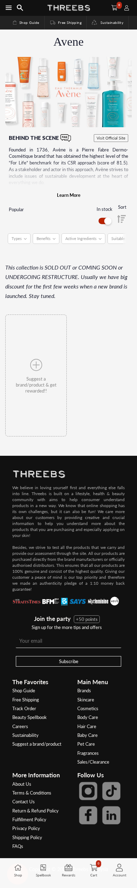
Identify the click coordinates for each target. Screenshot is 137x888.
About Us (21, 784)
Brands (84, 690)
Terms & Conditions (31, 793)
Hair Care (86, 726)
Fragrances (88, 753)
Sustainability (110, 22)
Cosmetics (87, 708)
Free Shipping (65, 22)
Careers (20, 726)
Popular (16, 209)
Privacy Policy (26, 828)
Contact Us (23, 801)
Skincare (85, 699)
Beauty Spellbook (29, 717)
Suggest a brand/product (36, 744)
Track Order (24, 708)
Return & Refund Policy (35, 811)
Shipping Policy (27, 837)
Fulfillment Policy (29, 819)
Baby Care (87, 735)
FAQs (17, 846)
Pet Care (86, 744)
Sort (122, 207)
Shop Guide (25, 22)
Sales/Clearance (93, 762)
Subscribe (68, 661)
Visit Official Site (111, 138)
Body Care (87, 717)
